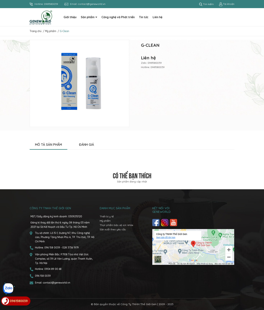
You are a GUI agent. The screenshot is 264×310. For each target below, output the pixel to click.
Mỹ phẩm (105, 220)
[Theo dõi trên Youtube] (174, 222)
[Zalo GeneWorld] (8, 288)
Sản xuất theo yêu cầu (113, 229)
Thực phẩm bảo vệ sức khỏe (116, 225)
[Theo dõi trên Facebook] (156, 222)
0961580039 (51, 4)
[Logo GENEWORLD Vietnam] (41, 17)
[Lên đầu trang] (257, 293)
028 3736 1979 (70, 247)
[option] (79, 83)
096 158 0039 (52, 247)
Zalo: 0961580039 (151, 62)
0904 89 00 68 (52, 269)
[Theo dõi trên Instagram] (165, 222)
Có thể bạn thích (132, 175)
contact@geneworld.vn (91, 4)
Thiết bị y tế (107, 216)
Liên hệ (148, 57)
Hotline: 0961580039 (153, 67)
